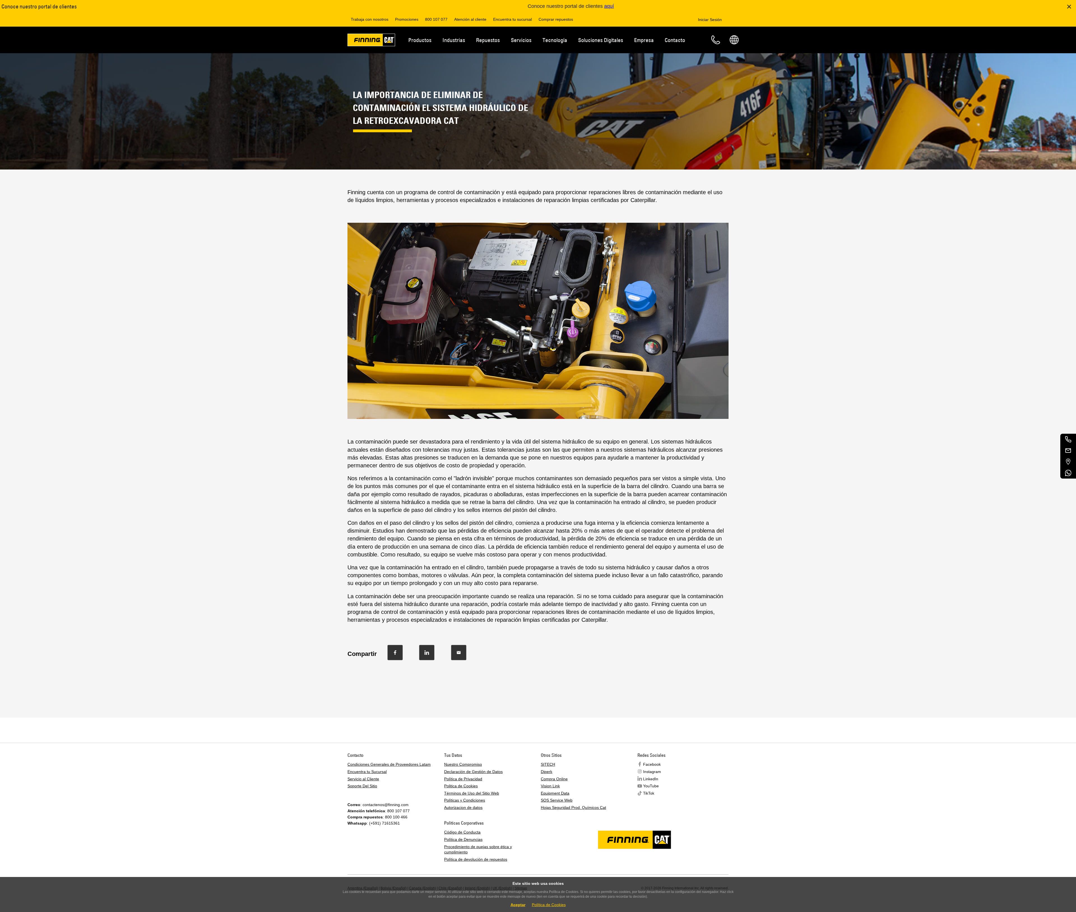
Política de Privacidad (463, 779)
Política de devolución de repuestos (475, 859)
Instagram (652, 771)
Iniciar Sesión (710, 19)
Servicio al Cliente (363, 779)
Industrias (453, 39)
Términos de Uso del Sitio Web (471, 793)
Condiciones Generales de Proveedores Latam (389, 764)
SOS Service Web (556, 800)
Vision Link (550, 786)
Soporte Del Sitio (362, 786)
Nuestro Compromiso (463, 764)
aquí (609, 6)
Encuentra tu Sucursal (367, 771)
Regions (734, 39)
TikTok (648, 793)
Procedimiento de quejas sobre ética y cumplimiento (478, 849)
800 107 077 (436, 19)
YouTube (651, 786)
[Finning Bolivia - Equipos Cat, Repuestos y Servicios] (371, 41)
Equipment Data (555, 793)
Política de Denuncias (463, 839)
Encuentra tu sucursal (512, 19)
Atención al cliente (470, 19)
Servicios (521, 39)
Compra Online (554, 779)
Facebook (652, 764)
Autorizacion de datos (463, 807)
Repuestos (488, 39)
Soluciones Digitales (600, 39)
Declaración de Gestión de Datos (473, 771)
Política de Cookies (549, 904)
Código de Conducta (462, 832)
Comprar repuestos (556, 19)
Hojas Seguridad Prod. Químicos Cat (573, 807)
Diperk (546, 771)
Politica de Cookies (461, 786)
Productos (420, 39)
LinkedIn (650, 779)
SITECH (548, 764)
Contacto (675, 39)
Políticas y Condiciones (464, 800)
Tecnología (554, 39)
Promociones (406, 19)
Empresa (644, 39)
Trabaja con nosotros (369, 19)
